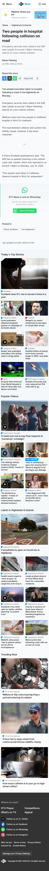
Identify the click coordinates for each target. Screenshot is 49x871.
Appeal (29, 812)
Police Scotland (11, 229)
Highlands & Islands (21, 25)
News (5, 25)
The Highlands (27, 229)
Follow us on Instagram (17, 835)
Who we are (6, 842)
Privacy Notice (34, 842)
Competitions (32, 808)
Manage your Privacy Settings (16, 853)
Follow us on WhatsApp (17, 829)
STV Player (7, 808)
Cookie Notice (19, 845)
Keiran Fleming (9, 60)
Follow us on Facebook (17, 824)
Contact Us (6, 845)
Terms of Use (20, 842)
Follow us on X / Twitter (17, 819)
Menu (9, 4)
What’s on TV (8, 812)
